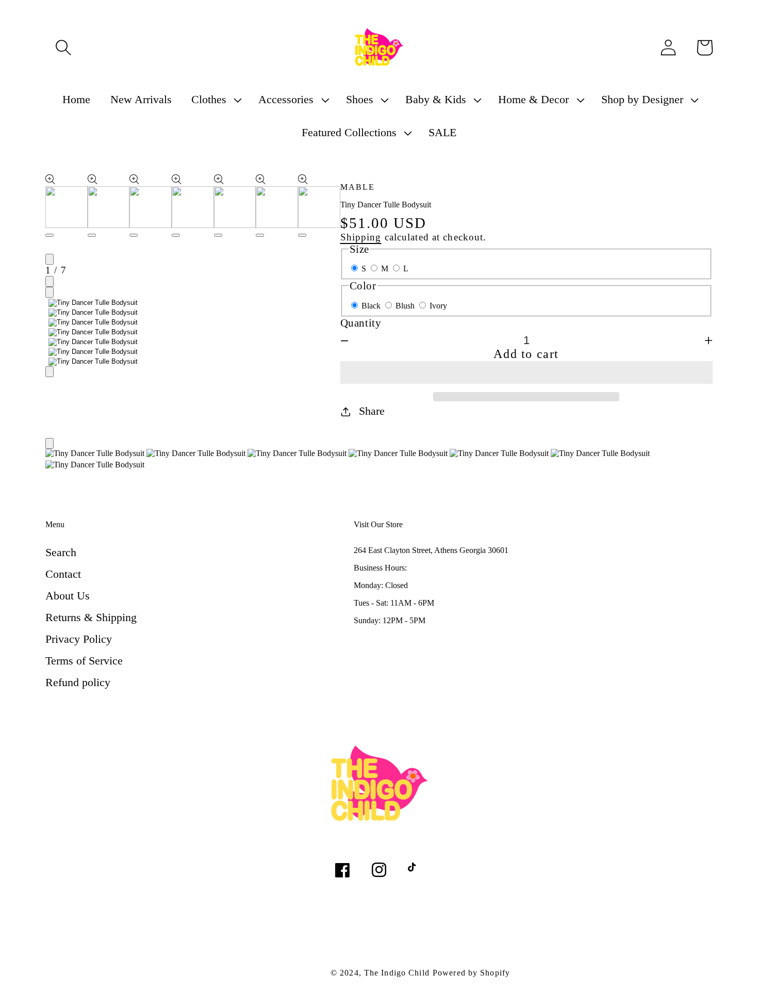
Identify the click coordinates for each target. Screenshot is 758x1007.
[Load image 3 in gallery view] (93, 322)
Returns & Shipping (91, 617)
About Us (67, 595)
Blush (406, 305)
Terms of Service (84, 660)
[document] (379, 460)
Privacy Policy (78, 638)
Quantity (361, 323)
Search (60, 552)
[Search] (63, 47)
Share (372, 410)
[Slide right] (49, 281)
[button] (526, 372)
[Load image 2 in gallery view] (93, 312)
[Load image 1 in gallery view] (93, 302)
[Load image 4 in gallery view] (93, 332)
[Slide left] (49, 259)
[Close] (49, 443)
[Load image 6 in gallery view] (93, 351)
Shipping (361, 237)
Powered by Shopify (471, 972)
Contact (63, 573)
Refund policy (77, 682)
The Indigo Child (397, 972)
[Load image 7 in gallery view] (93, 361)
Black (372, 305)
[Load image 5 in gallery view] (93, 342)
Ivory (438, 305)
